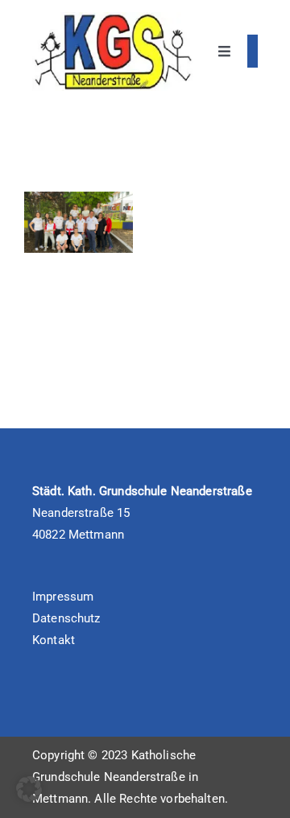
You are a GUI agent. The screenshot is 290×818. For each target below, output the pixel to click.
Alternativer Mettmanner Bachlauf (75, 221)
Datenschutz (66, 618)
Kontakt (53, 640)
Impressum (62, 596)
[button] (29, 789)
